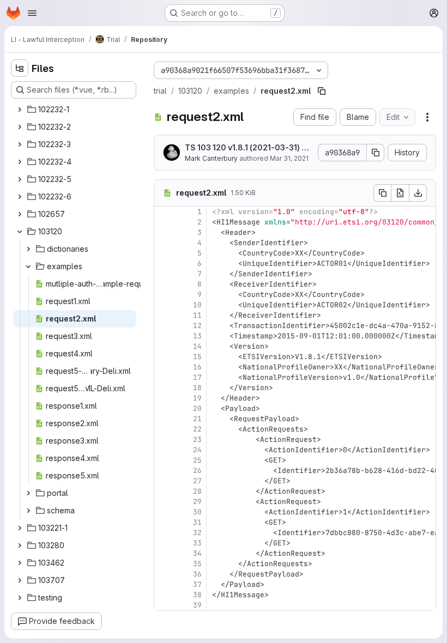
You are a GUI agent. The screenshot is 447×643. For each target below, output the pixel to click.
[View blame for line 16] (163, 367)
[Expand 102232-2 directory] (19, 127)
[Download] (418, 193)
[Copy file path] (321, 91)
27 (197, 481)
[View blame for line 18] (163, 388)
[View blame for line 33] (163, 543)
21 (197, 418)
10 (197, 305)
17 (197, 377)
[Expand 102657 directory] (19, 214)
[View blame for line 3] (163, 232)
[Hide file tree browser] (19, 68)
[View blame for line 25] (163, 460)
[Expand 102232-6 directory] (19, 196)
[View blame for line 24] (163, 450)
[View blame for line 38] (163, 595)
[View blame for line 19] (163, 398)
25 (197, 460)
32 (197, 532)
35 (197, 563)
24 (197, 449)
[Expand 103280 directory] (19, 545)
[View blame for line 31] (163, 522)
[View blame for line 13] (163, 336)
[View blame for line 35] (163, 564)
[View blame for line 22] (163, 429)
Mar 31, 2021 (289, 158)
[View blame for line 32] (163, 532)
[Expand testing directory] (19, 597)
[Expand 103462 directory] (19, 562)
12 (197, 325)
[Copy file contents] (382, 193)
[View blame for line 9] (163, 294)
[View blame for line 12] (163, 325)
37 (197, 584)
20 (197, 408)
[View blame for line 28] (163, 491)
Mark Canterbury (211, 158)
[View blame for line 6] (163, 263)
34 (197, 553)
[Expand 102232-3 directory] (19, 144)
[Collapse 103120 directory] (19, 231)
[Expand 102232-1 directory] (19, 109)
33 (197, 543)
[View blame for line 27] (163, 481)
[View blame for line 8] (163, 284)
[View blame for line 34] (163, 553)
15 (197, 356)
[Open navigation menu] (32, 13)
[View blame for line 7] (163, 274)
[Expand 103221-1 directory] (19, 528)
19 (197, 398)
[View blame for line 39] (163, 605)
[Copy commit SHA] (375, 152)
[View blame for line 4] (163, 243)
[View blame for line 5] (163, 253)
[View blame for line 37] (163, 584)
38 (197, 594)
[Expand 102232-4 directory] (19, 161)
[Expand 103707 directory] (19, 580)
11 (197, 315)
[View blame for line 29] (163, 501)
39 (197, 605)
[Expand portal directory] (28, 493)
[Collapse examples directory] (28, 266)
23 (197, 439)
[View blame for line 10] (163, 305)
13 (197, 336)
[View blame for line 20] (163, 408)
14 (197, 346)
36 (197, 574)
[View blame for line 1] (163, 212)
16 (197, 367)
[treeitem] (74, 109)
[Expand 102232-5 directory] (19, 179)
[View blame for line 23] (163, 439)
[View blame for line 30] (163, 512)
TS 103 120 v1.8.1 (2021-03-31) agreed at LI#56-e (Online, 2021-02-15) (248, 148)
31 (197, 522)
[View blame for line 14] (163, 346)
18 (197, 387)
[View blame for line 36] (163, 574)
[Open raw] (400, 193)
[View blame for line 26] (163, 470)
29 (197, 501)
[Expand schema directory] (28, 510)
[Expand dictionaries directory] (28, 249)
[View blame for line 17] (163, 377)
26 (197, 470)
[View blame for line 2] (163, 222)
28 (197, 491)
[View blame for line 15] (163, 356)
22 (197, 429)
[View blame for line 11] (163, 315)
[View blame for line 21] (163, 419)
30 (197, 512)
